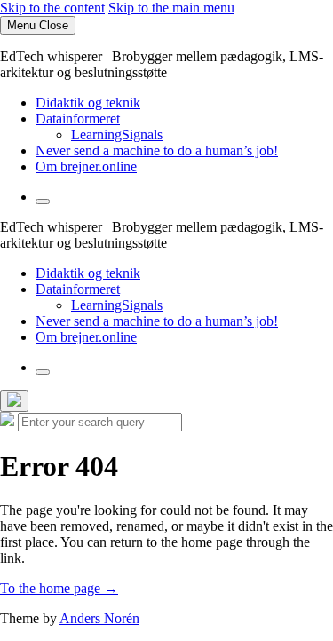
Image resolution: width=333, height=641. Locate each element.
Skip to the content (52, 7)
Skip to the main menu (171, 7)
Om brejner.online (86, 166)
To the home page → (59, 588)
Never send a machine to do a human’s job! (157, 150)
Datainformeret (78, 118)
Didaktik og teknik (88, 102)
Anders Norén (99, 618)
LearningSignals (117, 134)
